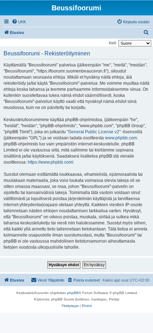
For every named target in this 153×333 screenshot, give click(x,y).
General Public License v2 (93, 131)
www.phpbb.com (121, 137)
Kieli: (113, 43)
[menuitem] (19, 22)
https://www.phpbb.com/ (50, 162)
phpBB (73, 293)
